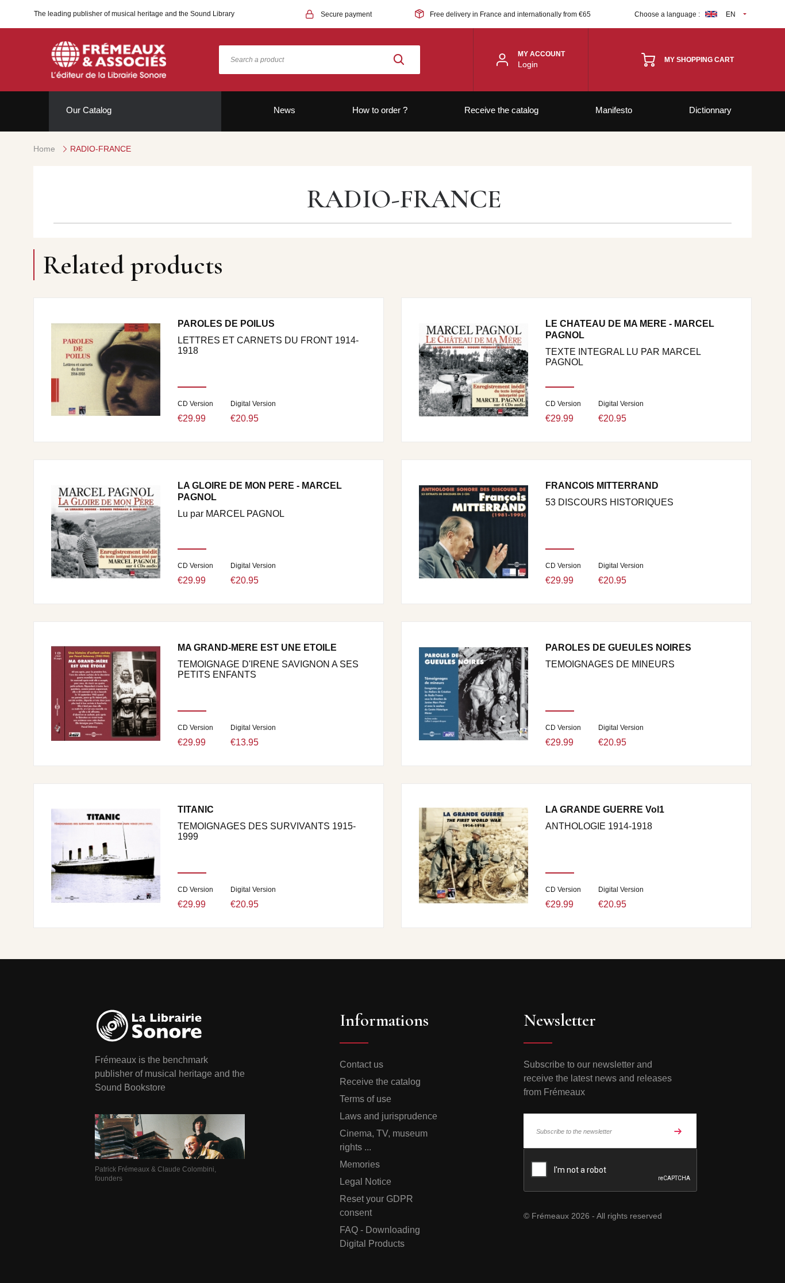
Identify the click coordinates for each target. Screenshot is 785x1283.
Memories (360, 1164)
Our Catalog (88, 110)
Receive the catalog (501, 110)
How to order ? (379, 110)
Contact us (361, 1064)
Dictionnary (710, 110)
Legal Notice (365, 1182)
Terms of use (365, 1099)
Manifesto (613, 110)
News (284, 110)
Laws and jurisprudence (388, 1116)
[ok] (678, 1130)
